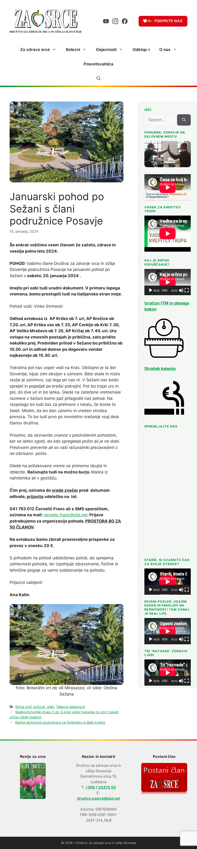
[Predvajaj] (150, 290)
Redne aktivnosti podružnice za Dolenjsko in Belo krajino (60, 722)
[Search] (184, 120)
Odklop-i (141, 49)
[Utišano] (181, 290)
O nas (164, 49)
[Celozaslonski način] (186, 290)
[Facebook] (125, 21)
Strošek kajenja (160, 368)
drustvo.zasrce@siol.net (98, 798)
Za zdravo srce (35, 49)
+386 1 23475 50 (100, 787)
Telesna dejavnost (70, 707)
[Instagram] (115, 21)
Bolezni (73, 49)
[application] (167, 282)
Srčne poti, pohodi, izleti (34, 707)
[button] (98, 78)
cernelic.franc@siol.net (65, 514)
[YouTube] (106, 21)
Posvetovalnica (98, 64)
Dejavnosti (106, 49)
